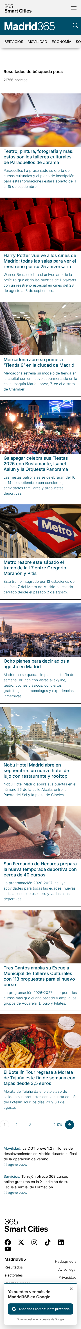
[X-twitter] (21, 1242)
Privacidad (67, 1277)
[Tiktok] (47, 1242)
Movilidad (37, 41)
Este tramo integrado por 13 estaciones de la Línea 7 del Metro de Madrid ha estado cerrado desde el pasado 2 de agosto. (39, 586)
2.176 (57, 1125)
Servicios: (12, 1176)
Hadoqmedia (65, 1261)
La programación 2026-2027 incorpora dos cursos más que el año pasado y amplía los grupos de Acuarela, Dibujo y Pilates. (40, 997)
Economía (61, 41)
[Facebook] (7, 1242)
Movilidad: (12, 1148)
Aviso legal (67, 1269)
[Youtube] (7, 1249)
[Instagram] (34, 1242)
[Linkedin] (61, 1242)
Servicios (13, 41)
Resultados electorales (13, 1271)
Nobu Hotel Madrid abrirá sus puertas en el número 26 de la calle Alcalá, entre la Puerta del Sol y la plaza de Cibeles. (40, 789)
